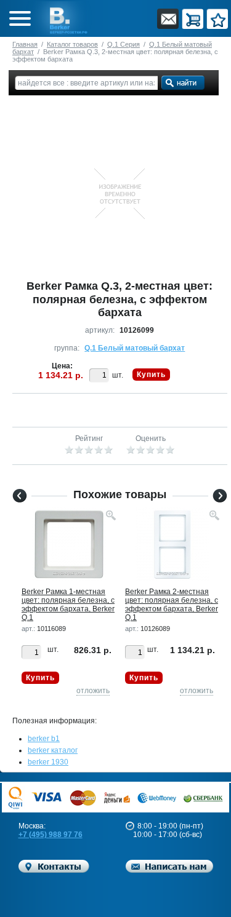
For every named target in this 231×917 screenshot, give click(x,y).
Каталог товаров (72, 44)
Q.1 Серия (123, 44)
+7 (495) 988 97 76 (50, 834)
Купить (151, 374)
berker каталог (53, 750)
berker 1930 (48, 762)
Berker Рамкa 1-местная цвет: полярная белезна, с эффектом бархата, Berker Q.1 (68, 604)
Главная (25, 44)
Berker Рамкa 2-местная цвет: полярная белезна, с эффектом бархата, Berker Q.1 (171, 604)
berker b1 (44, 738)
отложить (93, 690)
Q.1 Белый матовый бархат (134, 348)
